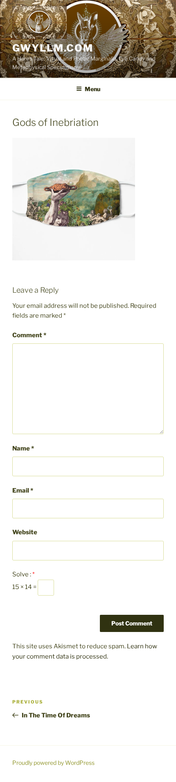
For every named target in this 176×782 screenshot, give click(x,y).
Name (23, 448)
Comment (29, 335)
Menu (92, 88)
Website (24, 532)
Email (22, 490)
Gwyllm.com (52, 48)
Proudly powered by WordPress (53, 762)
